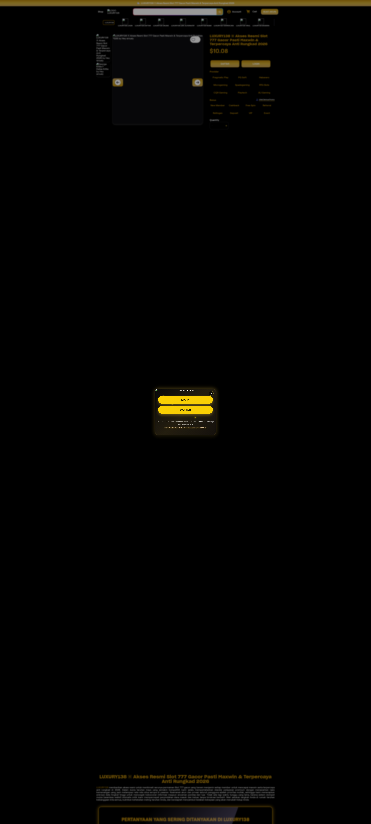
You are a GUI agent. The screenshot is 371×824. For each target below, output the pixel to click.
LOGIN (185, 400)
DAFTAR (185, 410)
